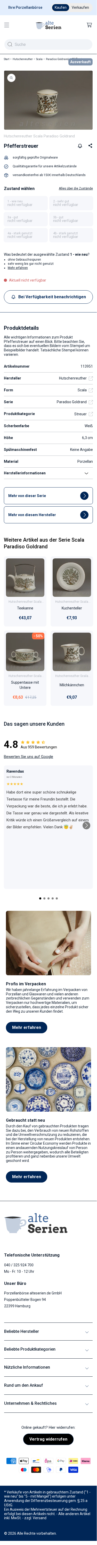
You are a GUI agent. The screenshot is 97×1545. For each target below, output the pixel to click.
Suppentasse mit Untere (25, 685)
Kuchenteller (71, 608)
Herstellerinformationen (25, 473)
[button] (6, 25)
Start (6, 59)
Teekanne (25, 608)
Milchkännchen (71, 685)
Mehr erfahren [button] (18, 268)
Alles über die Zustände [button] (76, 188)
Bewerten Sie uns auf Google (28, 756)
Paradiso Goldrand (57, 59)
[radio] (25, 203)
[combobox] (48, 44)
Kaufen (61, 7)
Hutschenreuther (23, 59)
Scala (39, 59)
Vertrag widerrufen (48, 1439)
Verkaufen (80, 7)
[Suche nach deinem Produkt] (9, 44)
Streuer (80, 414)
